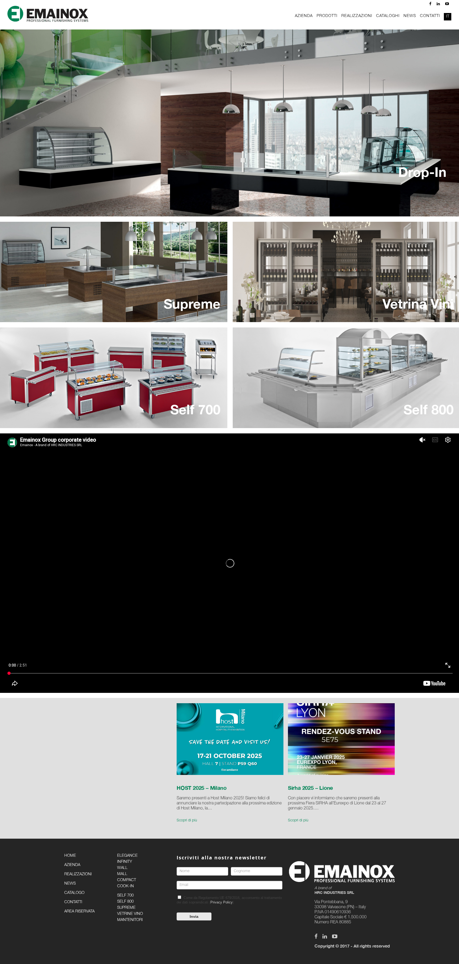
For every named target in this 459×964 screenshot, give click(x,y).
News (70, 884)
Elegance (127, 856)
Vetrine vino (130, 914)
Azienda (72, 865)
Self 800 (125, 902)
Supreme (126, 908)
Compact (126, 880)
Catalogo (74, 893)
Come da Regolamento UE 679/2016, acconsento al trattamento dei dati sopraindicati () (229, 900)
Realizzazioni (78, 874)
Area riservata (79, 912)
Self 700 (125, 896)
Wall (122, 868)
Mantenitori (130, 920)
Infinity (124, 862)
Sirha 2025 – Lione (310, 787)
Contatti (73, 902)
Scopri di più (187, 820)
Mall (122, 874)
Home (70, 856)
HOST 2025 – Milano (201, 787)
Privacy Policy (221, 902)
